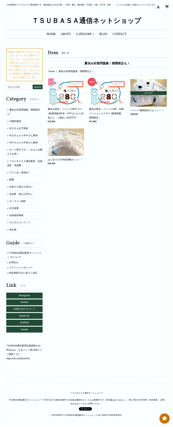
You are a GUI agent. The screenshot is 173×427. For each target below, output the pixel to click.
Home (51, 71)
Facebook (24, 315)
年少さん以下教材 (18, 128)
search (37, 86)
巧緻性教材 (15, 121)
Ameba (24, 329)
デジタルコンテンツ (20, 222)
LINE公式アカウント (24, 309)
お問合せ (13, 262)
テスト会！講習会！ (20, 172)
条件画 (12, 229)
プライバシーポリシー (21, 267)
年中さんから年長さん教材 (23, 142)
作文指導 (14, 208)
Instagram (24, 295)
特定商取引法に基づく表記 (23, 272)
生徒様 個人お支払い (21, 194)
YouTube (24, 322)
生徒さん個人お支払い (21, 186)
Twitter (24, 302)
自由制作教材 (16, 215)
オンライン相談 (17, 201)
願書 (11, 179)
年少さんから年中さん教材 (23, 135)
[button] (85, 34)
